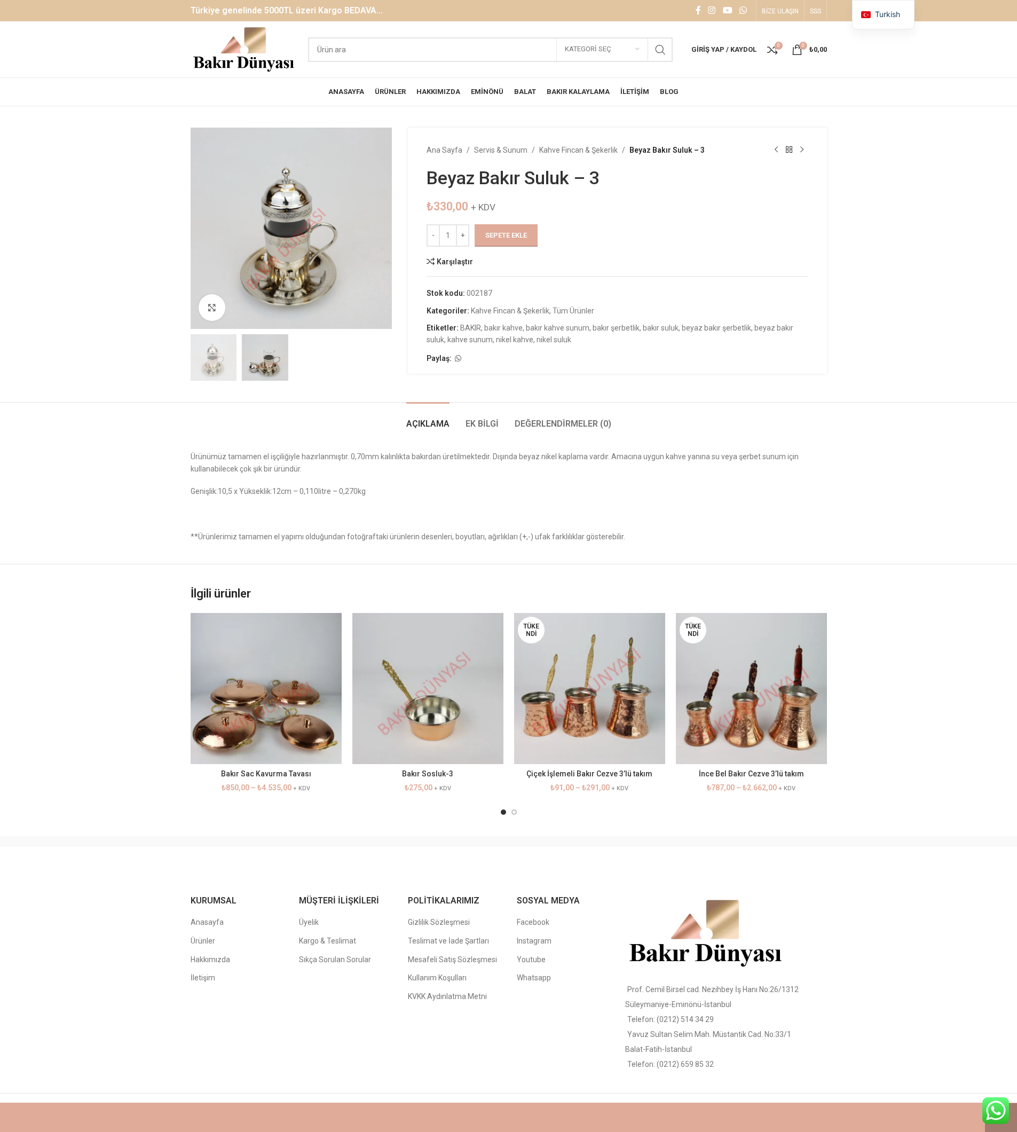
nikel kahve (514, 339)
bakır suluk (661, 328)
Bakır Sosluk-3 (427, 773)
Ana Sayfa (444, 150)
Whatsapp (534, 977)
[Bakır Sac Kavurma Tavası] (266, 688)
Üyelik (309, 922)
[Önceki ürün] (776, 150)
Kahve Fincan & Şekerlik (578, 150)
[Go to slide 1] (503, 812)
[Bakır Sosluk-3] (427, 688)
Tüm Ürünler (573, 310)
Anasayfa (207, 922)
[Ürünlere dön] (789, 150)
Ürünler (203, 941)
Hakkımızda (210, 959)
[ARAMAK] (660, 49)
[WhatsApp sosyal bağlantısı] (743, 10)
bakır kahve (503, 328)
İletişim (203, 977)
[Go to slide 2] (514, 812)
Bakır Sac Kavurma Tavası (266, 773)
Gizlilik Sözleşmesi (439, 922)
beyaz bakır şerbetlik (716, 328)
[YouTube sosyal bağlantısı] (727, 10)
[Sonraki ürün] (801, 150)
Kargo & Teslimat (327, 941)
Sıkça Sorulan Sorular (335, 959)
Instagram (534, 941)
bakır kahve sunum (557, 328)
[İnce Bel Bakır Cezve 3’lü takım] (751, 688)
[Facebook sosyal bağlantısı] (698, 10)
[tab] (428, 418)
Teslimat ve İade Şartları (448, 941)
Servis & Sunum (500, 150)
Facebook (533, 922)
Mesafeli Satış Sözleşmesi (452, 959)
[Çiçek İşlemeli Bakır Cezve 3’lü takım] (589, 688)
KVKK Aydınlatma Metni (447, 996)
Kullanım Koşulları (437, 977)
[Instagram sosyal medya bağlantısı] (712, 10)
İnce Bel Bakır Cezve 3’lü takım (751, 773)
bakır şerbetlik (616, 328)
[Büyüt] (212, 307)
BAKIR (470, 328)
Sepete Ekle (506, 235)
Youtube (531, 959)
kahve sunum (470, 339)
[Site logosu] (244, 48)
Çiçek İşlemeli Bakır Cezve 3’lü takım (589, 773)
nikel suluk (554, 339)
